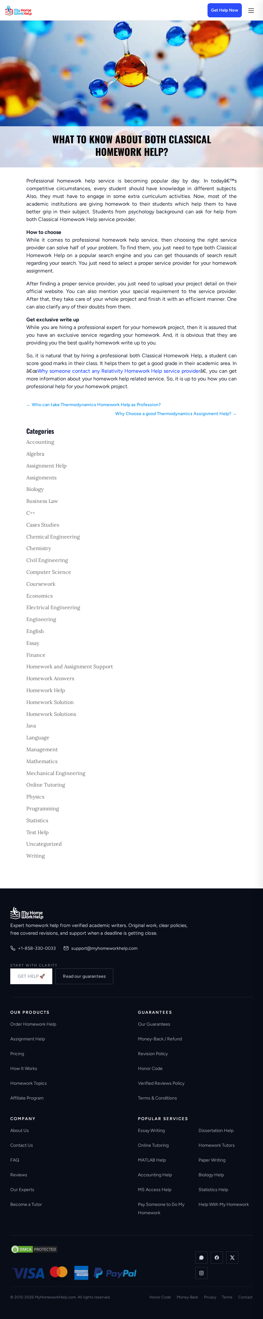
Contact (245, 1297)
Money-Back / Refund (160, 1039)
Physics (35, 796)
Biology (35, 489)
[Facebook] (217, 1258)
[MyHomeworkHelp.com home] (26, 912)
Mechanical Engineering (55, 773)
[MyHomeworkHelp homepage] (30, 10)
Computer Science (48, 572)
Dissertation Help (216, 1130)
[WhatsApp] (201, 1258)
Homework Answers (50, 678)
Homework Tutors (217, 1145)
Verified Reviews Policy (161, 1083)
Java (31, 725)
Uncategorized (44, 844)
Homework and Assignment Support (69, 666)
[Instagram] (201, 1273)
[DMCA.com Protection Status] (34, 1249)
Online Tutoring (45, 784)
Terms (227, 1297)
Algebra (35, 453)
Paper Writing (212, 1160)
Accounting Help (155, 1175)
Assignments (41, 477)
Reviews (18, 1175)
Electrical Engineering (53, 607)
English (35, 631)
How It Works (23, 1068)
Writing (35, 855)
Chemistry (38, 548)
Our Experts (22, 1189)
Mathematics (41, 761)
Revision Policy (153, 1053)
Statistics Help (213, 1189)
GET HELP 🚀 (31, 976)
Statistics (37, 820)
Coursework (40, 584)
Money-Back (187, 1297)
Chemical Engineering (53, 536)
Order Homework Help (33, 1024)
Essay (32, 643)
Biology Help (211, 1175)
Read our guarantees (84, 976)
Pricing (17, 1053)
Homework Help (45, 690)
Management (42, 749)
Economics (39, 596)
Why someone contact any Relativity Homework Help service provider (119, 371)
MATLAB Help (152, 1160)
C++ (30, 513)
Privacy (210, 1297)
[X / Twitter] (232, 1258)
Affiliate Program (27, 1098)
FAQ (14, 1160)
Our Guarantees (154, 1024)
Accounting (40, 442)
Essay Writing (151, 1130)
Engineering (41, 619)
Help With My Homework (224, 1204)
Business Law (42, 501)
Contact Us (21, 1145)
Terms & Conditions (157, 1098)
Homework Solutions (51, 714)
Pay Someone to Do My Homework (161, 1209)
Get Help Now (224, 10)
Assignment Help (46, 465)
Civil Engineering (47, 560)
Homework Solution (50, 702)
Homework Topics (28, 1083)
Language (37, 737)
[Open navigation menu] (251, 10)
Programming (42, 808)
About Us (19, 1130)
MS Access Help (154, 1189)
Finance (36, 655)
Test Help (37, 832)
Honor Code (150, 1068)
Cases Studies (42, 524)
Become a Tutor (26, 1204)
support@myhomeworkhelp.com (104, 948)
